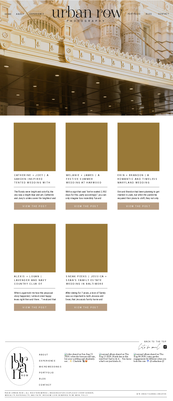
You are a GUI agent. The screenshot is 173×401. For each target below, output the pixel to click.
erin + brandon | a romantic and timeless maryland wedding (138, 179)
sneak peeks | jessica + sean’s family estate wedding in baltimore (86, 280)
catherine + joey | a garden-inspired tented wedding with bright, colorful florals (32, 182)
